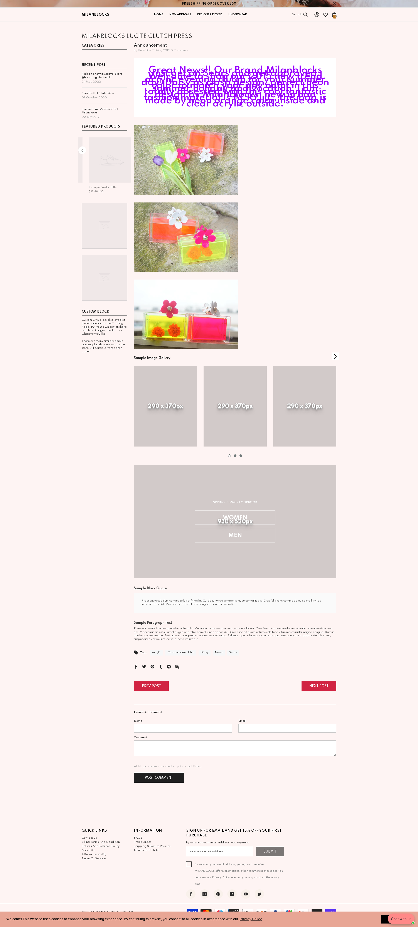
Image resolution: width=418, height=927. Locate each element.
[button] (82, 150)
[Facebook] (136, 666)
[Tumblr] (161, 666)
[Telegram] (169, 666)
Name (138, 721)
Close (334, 4)
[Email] (177, 666)
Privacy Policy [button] (251, 919)
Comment (140, 737)
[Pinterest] (152, 666)
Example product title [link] (95, 187)
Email (242, 721)
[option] (104, 165)
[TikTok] (232, 894)
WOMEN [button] (235, 518)
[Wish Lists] (325, 15)
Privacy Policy (221, 877)
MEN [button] (235, 535)
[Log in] (317, 15)
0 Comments (179, 50)
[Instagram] (204, 894)
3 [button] (240, 455)
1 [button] (229, 455)
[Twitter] (144, 666)
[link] (165, 406)
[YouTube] (245, 894)
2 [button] (235, 455)
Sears (216, 73)
